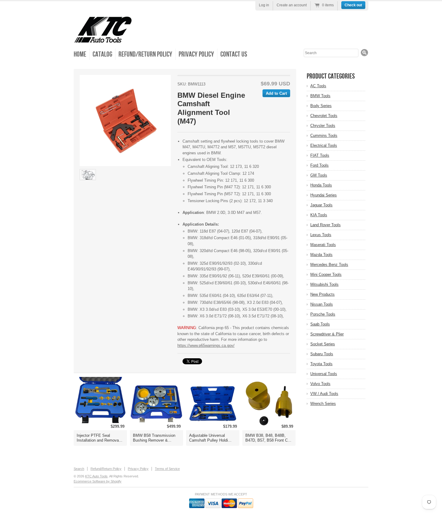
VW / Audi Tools (324, 393)
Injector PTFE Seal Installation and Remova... (99, 438)
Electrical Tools (323, 145)
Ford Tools (319, 165)
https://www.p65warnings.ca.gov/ (206, 345)
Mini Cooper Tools (326, 274)
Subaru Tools (321, 354)
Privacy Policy (196, 54)
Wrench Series (323, 403)
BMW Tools (320, 96)
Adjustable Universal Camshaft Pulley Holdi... (210, 438)
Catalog (102, 54)
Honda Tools (321, 185)
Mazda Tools (321, 254)
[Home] (103, 39)
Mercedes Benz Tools (329, 264)
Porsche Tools (322, 314)
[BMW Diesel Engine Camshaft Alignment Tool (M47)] (125, 120)
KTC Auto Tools (96, 476)
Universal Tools (323, 374)
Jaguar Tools (321, 205)
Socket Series (322, 344)
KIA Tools (318, 215)
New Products (322, 294)
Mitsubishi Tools (324, 284)
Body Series (321, 105)
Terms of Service (167, 468)
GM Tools (318, 175)
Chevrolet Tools (323, 115)
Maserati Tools (323, 244)
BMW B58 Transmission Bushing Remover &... (154, 438)
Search (79, 468)
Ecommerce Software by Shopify (97, 481)
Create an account (292, 5)
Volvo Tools (320, 383)
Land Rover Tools (325, 225)
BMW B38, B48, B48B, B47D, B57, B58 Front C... (268, 438)
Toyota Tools (321, 364)
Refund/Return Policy (145, 54)
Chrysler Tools (322, 125)
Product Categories (331, 76)
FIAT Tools (319, 155)
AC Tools (318, 86)
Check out (353, 5)
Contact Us (233, 54)
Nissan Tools (321, 304)
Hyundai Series (323, 195)
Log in (264, 5)
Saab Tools (320, 324)
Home (80, 54)
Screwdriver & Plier (327, 334)
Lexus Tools (320, 235)
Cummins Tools (323, 135)
